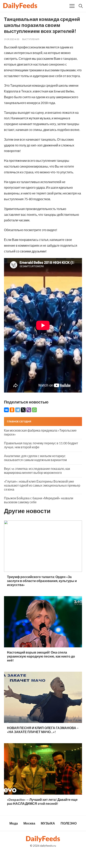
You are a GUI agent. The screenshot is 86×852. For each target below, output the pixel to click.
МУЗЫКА (48, 823)
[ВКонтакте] (6, 409)
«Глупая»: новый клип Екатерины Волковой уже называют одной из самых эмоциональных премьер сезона (42, 485)
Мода (13, 823)
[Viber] (28, 409)
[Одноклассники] (12, 409)
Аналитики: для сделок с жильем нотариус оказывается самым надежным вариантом (35, 458)
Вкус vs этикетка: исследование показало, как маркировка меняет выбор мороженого (37, 470)
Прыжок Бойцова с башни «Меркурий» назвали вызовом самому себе (38, 500)
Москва (29, 823)
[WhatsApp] (34, 409)
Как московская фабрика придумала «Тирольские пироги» (40, 432)
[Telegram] (17, 409)
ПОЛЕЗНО (69, 823)
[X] (23, 409)
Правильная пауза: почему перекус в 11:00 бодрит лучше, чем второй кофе (41, 445)
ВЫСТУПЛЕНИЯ (30, 39)
